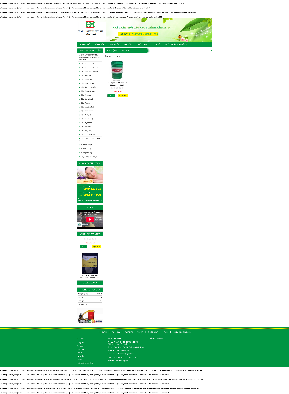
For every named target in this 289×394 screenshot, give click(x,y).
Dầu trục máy (86, 123)
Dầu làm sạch (86, 127)
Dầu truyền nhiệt (87, 107)
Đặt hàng (122, 96)
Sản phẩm (116, 332)
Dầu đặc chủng (87, 119)
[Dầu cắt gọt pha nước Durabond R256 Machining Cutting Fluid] (90, 248)
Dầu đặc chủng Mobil (89, 63)
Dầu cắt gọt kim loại (89, 87)
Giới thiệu (129, 332)
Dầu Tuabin (85, 103)
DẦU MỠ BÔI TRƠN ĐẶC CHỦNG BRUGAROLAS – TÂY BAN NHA (89, 57)
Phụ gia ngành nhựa (89, 157)
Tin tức (140, 332)
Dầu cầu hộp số (87, 99)
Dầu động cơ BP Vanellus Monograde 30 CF (117, 84)
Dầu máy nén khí (87, 83)
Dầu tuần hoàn (87, 111)
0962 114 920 (92, 194)
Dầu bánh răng (87, 79)
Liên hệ (165, 332)
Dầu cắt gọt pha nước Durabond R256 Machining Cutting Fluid (90, 261)
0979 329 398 (92, 188)
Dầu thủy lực (86, 75)
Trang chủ (102, 332)
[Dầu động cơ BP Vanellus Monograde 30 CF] (117, 70)
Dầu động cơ (86, 95)
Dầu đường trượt (88, 91)
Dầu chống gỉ (86, 115)
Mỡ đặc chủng (86, 153)
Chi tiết (111, 96)
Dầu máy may (86, 131)
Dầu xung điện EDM (88, 134)
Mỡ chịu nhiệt (86, 145)
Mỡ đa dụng (86, 149)
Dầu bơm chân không (89, 71)
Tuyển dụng (153, 332)
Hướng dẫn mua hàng (182, 332)
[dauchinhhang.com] (144, 30)
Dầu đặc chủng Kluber (89, 67)
